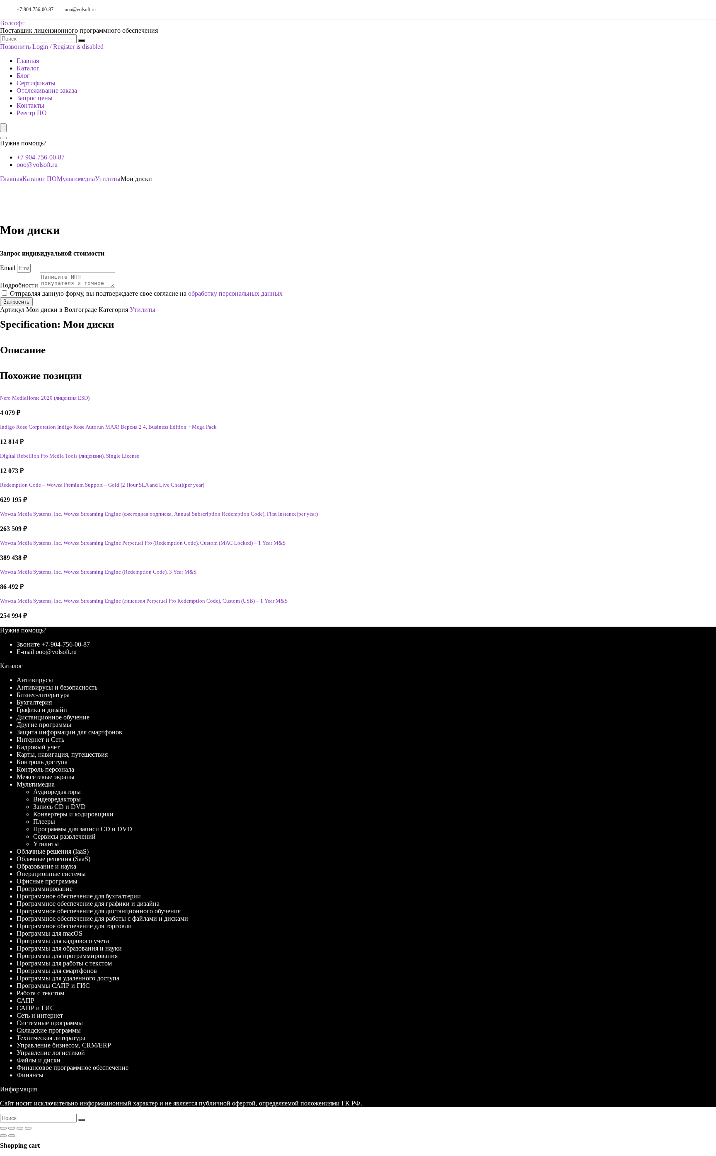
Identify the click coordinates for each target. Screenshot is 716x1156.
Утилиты (108, 178)
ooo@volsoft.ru (80, 9)
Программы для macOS (49, 933)
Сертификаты (36, 83)
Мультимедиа (76, 178)
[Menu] (3, 127)
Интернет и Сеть (40, 739)
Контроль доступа (42, 761)
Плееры (44, 821)
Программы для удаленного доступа (68, 978)
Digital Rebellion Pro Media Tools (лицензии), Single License (69, 456)
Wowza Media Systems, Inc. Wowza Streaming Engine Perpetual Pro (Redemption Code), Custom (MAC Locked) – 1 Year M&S (142, 543)
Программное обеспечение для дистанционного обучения (99, 911)
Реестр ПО (32, 112)
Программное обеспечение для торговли (74, 925)
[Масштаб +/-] (3, 1128)
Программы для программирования (67, 955)
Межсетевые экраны (46, 776)
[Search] (3, 138)
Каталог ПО (39, 178)
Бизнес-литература (43, 694)
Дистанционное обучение (53, 717)
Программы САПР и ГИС (53, 985)
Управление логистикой (51, 1052)
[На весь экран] (11, 1128)
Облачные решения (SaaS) (53, 858)
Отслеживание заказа (47, 90)
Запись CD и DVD (59, 806)
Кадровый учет (38, 747)
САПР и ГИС (36, 1007)
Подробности (20, 285)
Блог (23, 75)
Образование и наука (46, 866)
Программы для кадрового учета (63, 940)
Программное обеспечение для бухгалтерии (79, 896)
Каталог (28, 68)
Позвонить (15, 46)
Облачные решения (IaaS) (53, 851)
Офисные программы (47, 881)
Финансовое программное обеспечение (72, 1067)
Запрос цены (35, 97)
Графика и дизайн (42, 709)
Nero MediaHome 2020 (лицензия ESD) (45, 398)
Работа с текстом (40, 993)
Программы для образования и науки (69, 948)
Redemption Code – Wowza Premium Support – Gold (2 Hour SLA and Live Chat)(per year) (102, 485)
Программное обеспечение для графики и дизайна (88, 903)
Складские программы (49, 1030)
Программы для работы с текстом (64, 963)
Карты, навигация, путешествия (62, 754)
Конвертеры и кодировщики (73, 814)
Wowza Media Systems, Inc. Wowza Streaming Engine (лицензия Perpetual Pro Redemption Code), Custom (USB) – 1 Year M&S (144, 601)
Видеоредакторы (57, 799)
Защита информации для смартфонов (69, 732)
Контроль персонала (45, 769)
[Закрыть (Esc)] (28, 1128)
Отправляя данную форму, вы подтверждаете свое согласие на (146, 293)
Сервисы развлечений (64, 836)
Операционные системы (51, 873)
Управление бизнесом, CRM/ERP (64, 1045)
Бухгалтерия (34, 702)
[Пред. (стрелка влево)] (3, 1135)
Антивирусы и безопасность (57, 687)
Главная (28, 60)
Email (8, 267)
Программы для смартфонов (57, 970)
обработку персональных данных (235, 293)
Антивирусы (35, 679)
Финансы (30, 1075)
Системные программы (50, 1022)
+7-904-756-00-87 (35, 9)
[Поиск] (81, 40)
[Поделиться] (20, 1128)
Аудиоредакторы (57, 791)
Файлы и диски (38, 1060)
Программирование (45, 888)
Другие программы (44, 724)
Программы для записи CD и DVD (82, 829)
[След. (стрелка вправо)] (11, 1135)
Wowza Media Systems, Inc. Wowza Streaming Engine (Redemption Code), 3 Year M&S (98, 572)
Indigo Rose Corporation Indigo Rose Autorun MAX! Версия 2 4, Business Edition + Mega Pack (108, 427)
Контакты (30, 105)
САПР (25, 1000)
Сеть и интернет (40, 1015)
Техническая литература (51, 1037)
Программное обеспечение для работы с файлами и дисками (102, 918)
